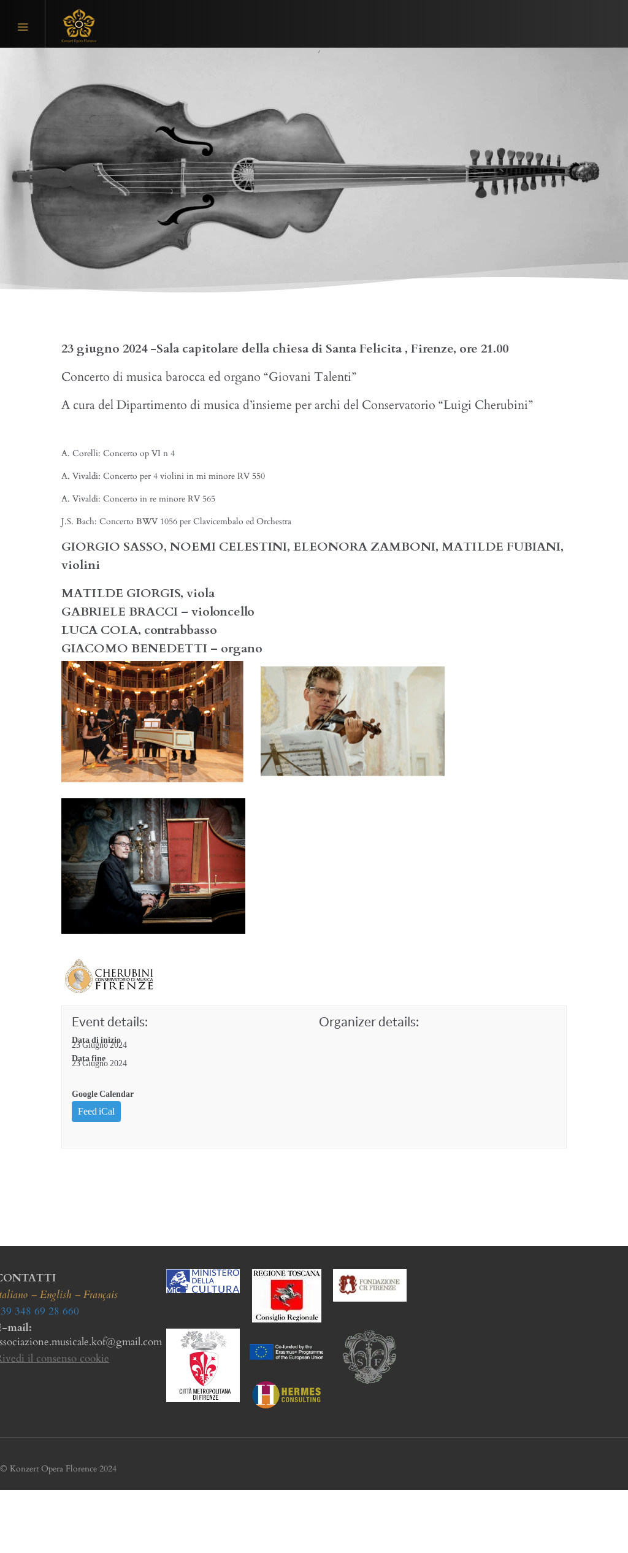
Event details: (110, 1022)
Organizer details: (369, 1022)
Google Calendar (103, 1094)
